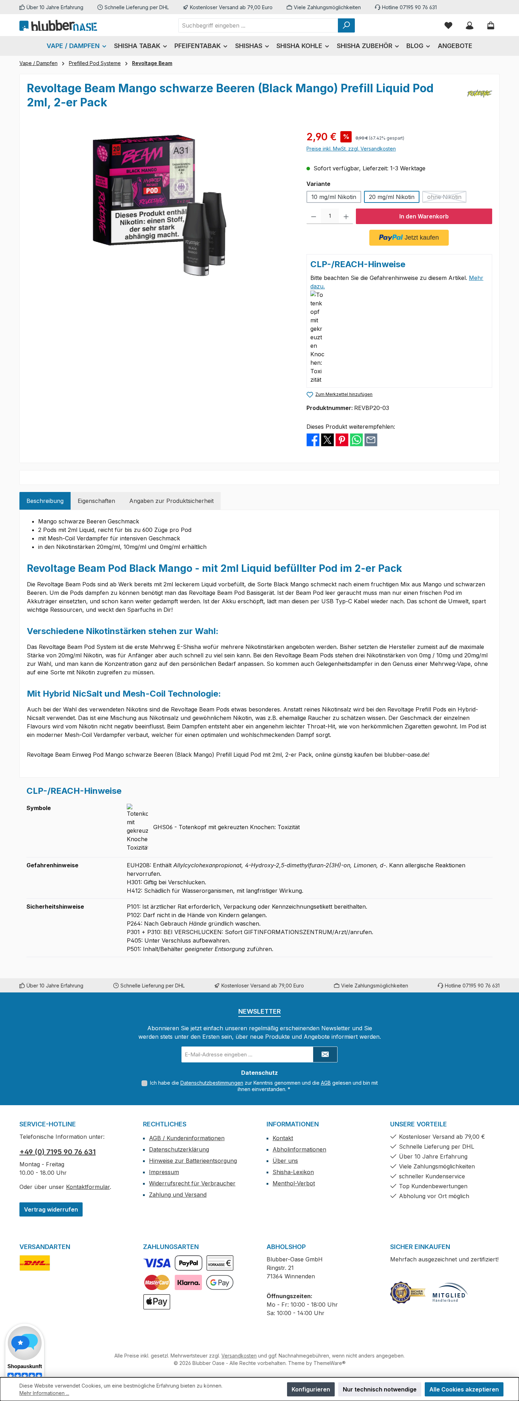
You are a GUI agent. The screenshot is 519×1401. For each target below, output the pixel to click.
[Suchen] (346, 25)
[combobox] (258, 25)
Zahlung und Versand (178, 1194)
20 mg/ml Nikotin (391, 196)
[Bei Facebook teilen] (313, 439)
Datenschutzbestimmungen (211, 1083)
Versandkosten (239, 1356)
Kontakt (283, 1138)
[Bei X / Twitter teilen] (327, 439)
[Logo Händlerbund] (450, 1292)
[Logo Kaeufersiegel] (407, 1292)
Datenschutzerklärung (179, 1149)
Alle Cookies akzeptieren (464, 1389)
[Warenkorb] (491, 25)
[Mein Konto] (469, 25)
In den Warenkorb (424, 216)
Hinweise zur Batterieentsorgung (193, 1160)
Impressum (164, 1172)
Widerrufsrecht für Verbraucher (192, 1183)
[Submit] (325, 1054)
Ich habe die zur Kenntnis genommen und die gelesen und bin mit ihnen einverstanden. (264, 1086)
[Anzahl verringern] (313, 216)
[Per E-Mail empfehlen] (371, 439)
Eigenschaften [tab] (96, 500)
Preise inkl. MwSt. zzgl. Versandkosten (351, 149)
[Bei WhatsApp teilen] (356, 439)
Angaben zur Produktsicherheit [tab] (171, 500)
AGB (326, 1083)
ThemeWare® (330, 1363)
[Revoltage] (479, 98)
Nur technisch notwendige (380, 1389)
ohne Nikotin (446, 198)
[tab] (45, 501)
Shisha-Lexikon (293, 1172)
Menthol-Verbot (294, 1183)
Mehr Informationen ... (44, 1393)
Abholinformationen (299, 1149)
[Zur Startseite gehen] (58, 25)
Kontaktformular (88, 1186)
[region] (159, 205)
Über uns (285, 1160)
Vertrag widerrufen (51, 1209)
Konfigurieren (311, 1389)
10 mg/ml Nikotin (333, 196)
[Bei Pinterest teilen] (342, 439)
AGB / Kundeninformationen (187, 1138)
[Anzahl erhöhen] (346, 216)
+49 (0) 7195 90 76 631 (57, 1152)
